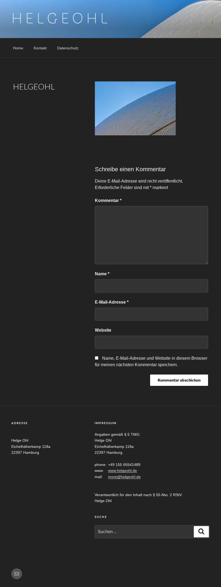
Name (102, 274)
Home (18, 48)
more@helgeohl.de (124, 477)
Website (103, 330)
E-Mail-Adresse (112, 302)
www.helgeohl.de (122, 470)
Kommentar (108, 200)
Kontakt (40, 48)
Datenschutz (67, 48)
